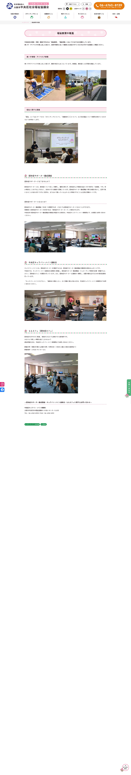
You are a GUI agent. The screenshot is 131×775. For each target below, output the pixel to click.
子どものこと (82, 14)
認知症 (44, 424)
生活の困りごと (99, 14)
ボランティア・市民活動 (33, 424)
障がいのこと (65, 14)
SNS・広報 (116, 14)
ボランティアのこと (31, 14)
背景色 (60, 9)
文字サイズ (77, 9)
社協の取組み (15, 14)
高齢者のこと (48, 14)
